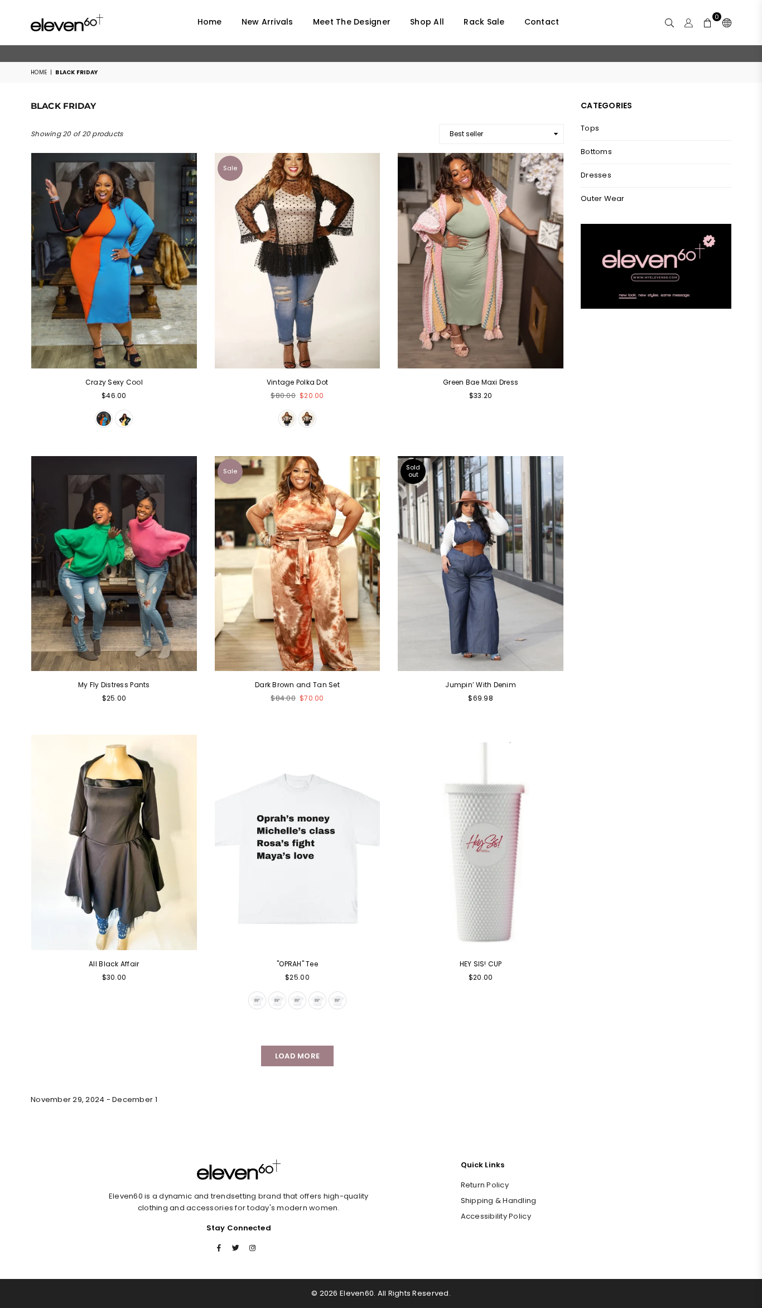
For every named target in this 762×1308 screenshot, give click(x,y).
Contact (542, 21)
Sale (230, 168)
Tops (590, 128)
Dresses (596, 175)
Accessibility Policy (496, 1216)
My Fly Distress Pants (113, 684)
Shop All (427, 21)
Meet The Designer (351, 21)
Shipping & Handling (499, 1200)
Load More (297, 1056)
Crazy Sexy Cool (114, 382)
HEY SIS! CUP (481, 964)
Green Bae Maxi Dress (480, 382)
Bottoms (596, 151)
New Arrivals (267, 21)
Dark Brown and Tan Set (297, 684)
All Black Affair (114, 964)
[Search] (669, 22)
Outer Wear (603, 198)
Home (209, 21)
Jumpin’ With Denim (480, 684)
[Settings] (724, 22)
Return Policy (485, 1185)
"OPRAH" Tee (297, 964)
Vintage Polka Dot (297, 382)
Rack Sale (484, 21)
